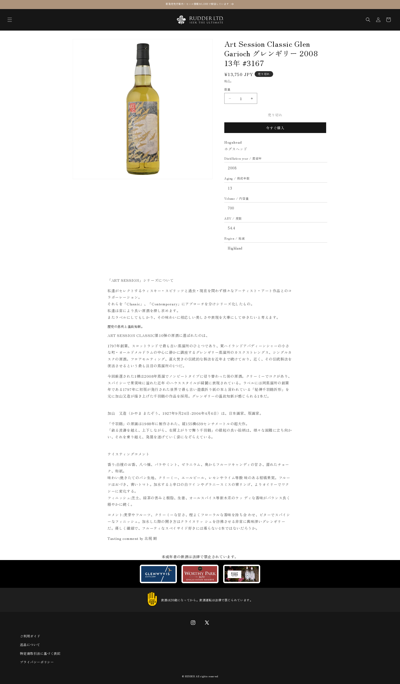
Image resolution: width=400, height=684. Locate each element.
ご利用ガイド (30, 636)
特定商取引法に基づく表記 (40, 653)
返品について (30, 644)
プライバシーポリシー (37, 662)
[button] (10, 20)
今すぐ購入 (275, 127)
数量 (227, 89)
